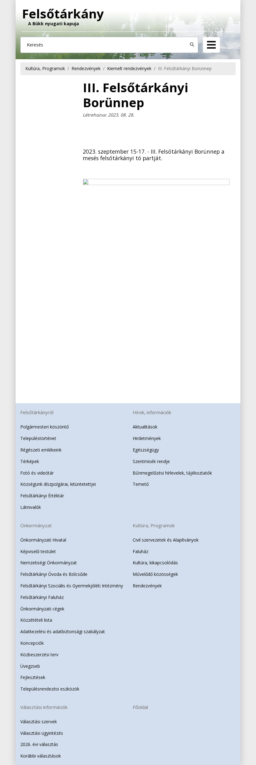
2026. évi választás (39, 744)
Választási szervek (38, 721)
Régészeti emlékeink (41, 450)
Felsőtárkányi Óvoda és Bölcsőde (53, 574)
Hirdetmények (147, 438)
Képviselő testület (38, 551)
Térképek (29, 461)
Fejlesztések (32, 677)
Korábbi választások (40, 756)
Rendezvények (86, 68)
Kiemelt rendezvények (129, 68)
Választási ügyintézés (41, 733)
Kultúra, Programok (45, 68)
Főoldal (140, 707)
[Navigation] (211, 45)
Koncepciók (32, 643)
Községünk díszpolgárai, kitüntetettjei (58, 484)
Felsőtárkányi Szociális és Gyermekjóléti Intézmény (71, 586)
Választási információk (43, 707)
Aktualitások (145, 427)
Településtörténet (38, 438)
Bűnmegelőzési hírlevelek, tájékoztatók (172, 473)
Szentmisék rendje (151, 461)
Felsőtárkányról (36, 412)
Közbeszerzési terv (39, 654)
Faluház (140, 551)
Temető (141, 484)
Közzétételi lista (36, 620)
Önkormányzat (36, 525)
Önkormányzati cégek (42, 609)
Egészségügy (146, 450)
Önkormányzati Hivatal (43, 540)
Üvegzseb (30, 666)
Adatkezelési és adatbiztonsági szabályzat (62, 631)
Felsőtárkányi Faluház (42, 597)
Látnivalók (30, 507)
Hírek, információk (152, 412)
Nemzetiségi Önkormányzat (48, 563)
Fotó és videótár (37, 473)
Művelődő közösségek (155, 574)
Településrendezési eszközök (49, 689)
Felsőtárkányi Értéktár (42, 496)
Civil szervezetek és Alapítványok (166, 540)
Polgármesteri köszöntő (44, 427)
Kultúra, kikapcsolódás (155, 563)
